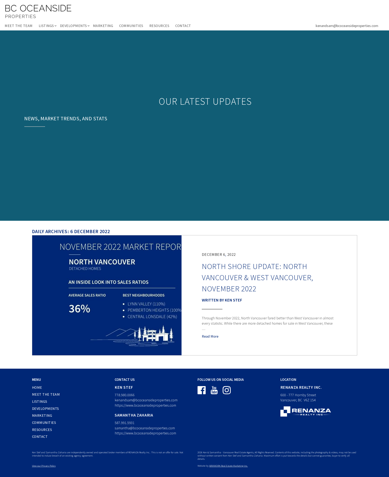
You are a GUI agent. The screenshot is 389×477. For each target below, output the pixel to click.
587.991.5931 (125, 422)
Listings (39, 401)
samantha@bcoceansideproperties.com (145, 428)
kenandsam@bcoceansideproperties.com (347, 25)
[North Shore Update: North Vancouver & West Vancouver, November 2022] (107, 295)
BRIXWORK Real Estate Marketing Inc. (228, 465)
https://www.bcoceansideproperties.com (145, 405)
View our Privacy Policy (44, 465)
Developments (45, 408)
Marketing (103, 25)
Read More (210, 336)
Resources (159, 25)
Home (37, 387)
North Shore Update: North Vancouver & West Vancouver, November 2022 (257, 277)
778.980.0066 (125, 395)
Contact (183, 25)
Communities (131, 25)
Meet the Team (19, 25)
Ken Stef (233, 300)
